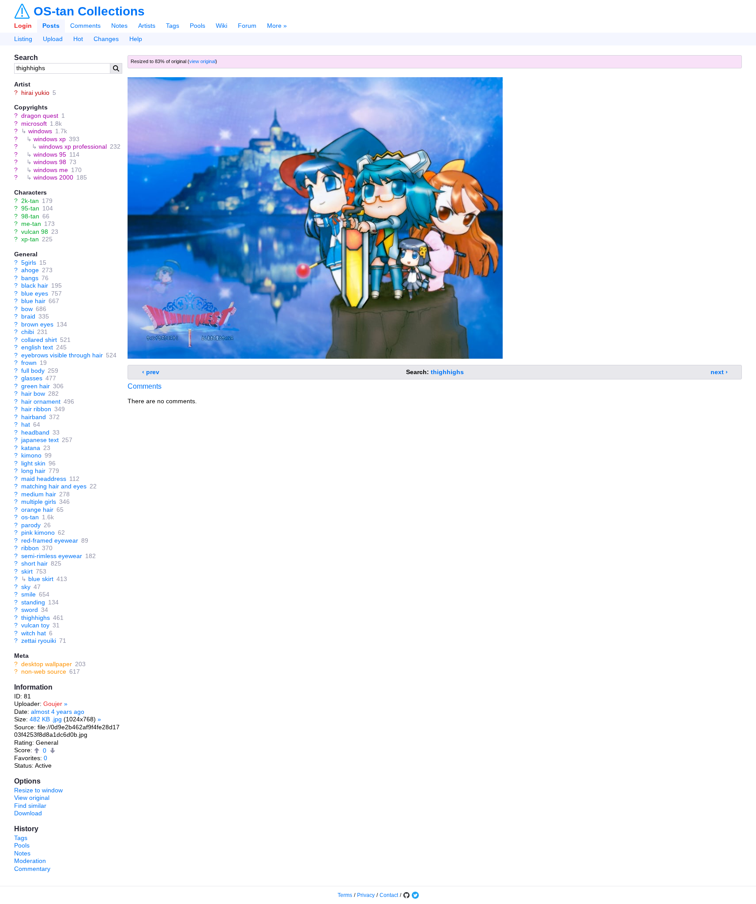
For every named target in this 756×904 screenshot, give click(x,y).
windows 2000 (53, 177)
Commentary (32, 868)
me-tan (31, 223)
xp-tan (30, 239)
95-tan (30, 208)
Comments (85, 25)
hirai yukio (35, 92)
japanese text (40, 439)
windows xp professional (73, 146)
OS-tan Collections (89, 11)
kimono (31, 455)
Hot (78, 38)
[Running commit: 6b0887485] (406, 895)
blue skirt (40, 578)
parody (31, 525)
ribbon (30, 547)
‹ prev (150, 371)
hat (25, 424)
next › (719, 371)
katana (30, 447)
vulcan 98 (34, 231)
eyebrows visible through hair (62, 355)
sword (29, 609)
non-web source (43, 671)
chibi (27, 331)
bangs (29, 277)
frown (29, 362)
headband (35, 432)
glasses (31, 378)
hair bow (33, 393)
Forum (247, 25)
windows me (51, 169)
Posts (51, 25)
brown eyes (37, 324)
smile (28, 594)
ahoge (30, 270)
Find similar (30, 805)
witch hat (33, 633)
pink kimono (38, 532)
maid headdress (43, 478)
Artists (146, 25)
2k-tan (30, 200)
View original (31, 797)
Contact (389, 895)
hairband (33, 416)
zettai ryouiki (38, 640)
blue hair (33, 300)
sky (25, 586)
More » (277, 25)
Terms (345, 895)
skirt (27, 571)
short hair (34, 563)
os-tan (30, 517)
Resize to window (38, 790)
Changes (106, 38)
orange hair (37, 509)
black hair (34, 285)
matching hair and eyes (54, 486)
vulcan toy (35, 625)
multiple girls (38, 501)
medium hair (38, 494)
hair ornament (40, 401)
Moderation (30, 860)
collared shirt (39, 339)
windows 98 (50, 161)
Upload (53, 38)
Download (28, 813)
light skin (33, 463)
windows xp (50, 139)
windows (40, 131)
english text (37, 347)
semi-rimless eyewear (51, 555)
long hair (33, 470)
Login (23, 25)
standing (33, 602)
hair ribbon (36, 409)
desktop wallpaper (46, 664)
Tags (172, 25)
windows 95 (50, 154)
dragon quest (39, 115)
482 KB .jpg (46, 719)
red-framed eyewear (49, 540)
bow (27, 308)
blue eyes (34, 293)
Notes (119, 25)
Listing (23, 38)
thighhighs (35, 617)
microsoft (34, 123)
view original (202, 61)
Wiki (221, 25)
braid (28, 316)
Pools (197, 25)
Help (135, 38)
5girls (28, 262)
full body (33, 370)
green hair (35, 386)
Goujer (52, 703)
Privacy (366, 895)
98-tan (30, 216)
